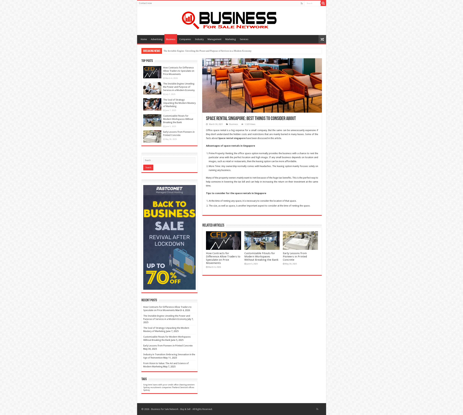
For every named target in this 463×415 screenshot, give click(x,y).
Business (170, 39)
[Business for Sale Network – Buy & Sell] (231, 19)
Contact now (145, 3)
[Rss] (301, 3)
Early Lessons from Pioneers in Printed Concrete (295, 256)
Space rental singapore (232, 138)
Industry (199, 39)
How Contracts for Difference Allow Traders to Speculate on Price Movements (223, 258)
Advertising (157, 39)
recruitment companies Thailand (165, 387)
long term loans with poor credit (158, 385)
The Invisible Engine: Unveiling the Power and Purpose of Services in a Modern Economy (207, 50)
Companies (185, 39)
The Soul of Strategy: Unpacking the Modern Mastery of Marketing (179, 103)
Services (244, 39)
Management (214, 39)
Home (144, 39)
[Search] (323, 3)
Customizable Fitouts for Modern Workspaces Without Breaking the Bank (261, 256)
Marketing (230, 39)
